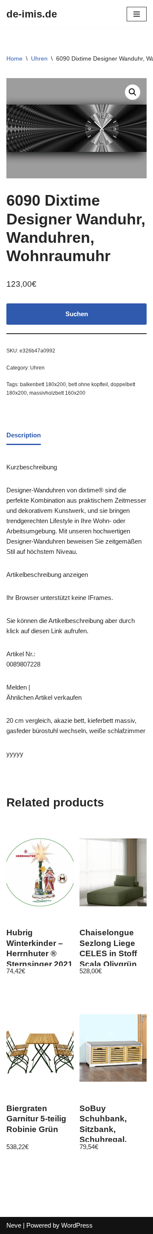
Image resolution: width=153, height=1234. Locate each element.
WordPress (77, 1225)
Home (14, 58)
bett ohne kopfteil (88, 384)
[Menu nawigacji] (137, 14)
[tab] (23, 436)
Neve (13, 1225)
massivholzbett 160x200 (57, 393)
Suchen (76, 313)
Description (23, 435)
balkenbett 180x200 (43, 384)
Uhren (39, 58)
